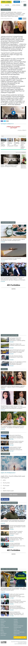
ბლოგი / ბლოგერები (16, 5)
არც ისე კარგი (6, 482)
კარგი (4, 480)
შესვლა (24, 1)
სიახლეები (7, 5)
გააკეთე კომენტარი (22, 130)
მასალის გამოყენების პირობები (20, 643)
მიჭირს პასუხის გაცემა (8, 490)
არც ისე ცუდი (6, 485)
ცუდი (4, 488)
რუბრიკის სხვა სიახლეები (9, 335)
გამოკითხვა (5, 454)
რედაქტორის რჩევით (8, 222)
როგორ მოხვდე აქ (22, 136)
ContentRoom (21, 152)
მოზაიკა (4, 369)
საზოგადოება (6, 9)
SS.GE (2, 136)
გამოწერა (16, 1)
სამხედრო (5, 432)
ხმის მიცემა (13, 494)
